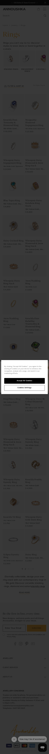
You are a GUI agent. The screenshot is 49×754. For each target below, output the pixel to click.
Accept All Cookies (24, 381)
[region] (24, 377)
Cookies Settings (24, 388)
